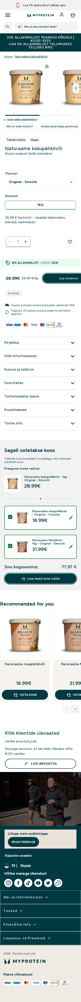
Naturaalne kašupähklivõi (31, 56)
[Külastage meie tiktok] (28, 883)
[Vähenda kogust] (10, 242)
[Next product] (75, 709)
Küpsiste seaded (18, 855)
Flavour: (11, 173)
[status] (18, 242)
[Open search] (7, 27)
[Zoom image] (47, 66)
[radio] (40, 205)
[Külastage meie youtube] (38, 883)
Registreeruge (23, 842)
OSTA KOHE (28, 694)
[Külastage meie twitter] (48, 883)
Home (8, 56)
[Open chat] (58, 883)
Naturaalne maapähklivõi (25, 664)
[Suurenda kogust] (25, 242)
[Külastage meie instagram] (8, 883)
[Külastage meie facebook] (18, 883)
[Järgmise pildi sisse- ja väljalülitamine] (76, 88)
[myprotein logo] (40, 15)
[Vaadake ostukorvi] (73, 15)
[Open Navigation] (7, 15)
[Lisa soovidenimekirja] (70, 242)
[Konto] (62, 15)
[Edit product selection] (71, 518)
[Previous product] (67, 709)
